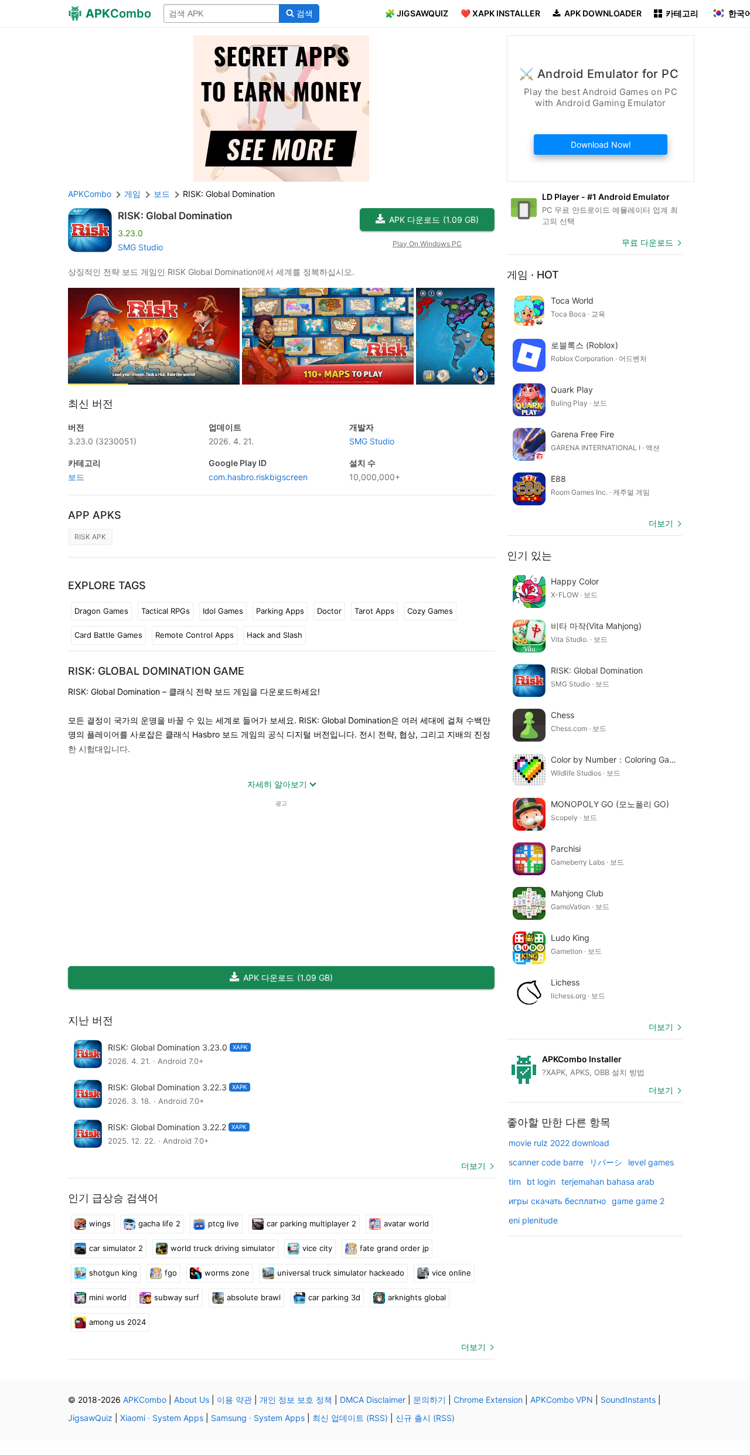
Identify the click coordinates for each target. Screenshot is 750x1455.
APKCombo (89, 194)
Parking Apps (280, 611)
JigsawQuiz (90, 1418)
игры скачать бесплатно (557, 1201)
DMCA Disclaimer (372, 1400)
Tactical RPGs (165, 611)
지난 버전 (90, 1020)
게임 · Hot (533, 274)
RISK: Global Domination (175, 216)
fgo (171, 1272)
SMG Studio (140, 247)
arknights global (417, 1297)
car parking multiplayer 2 (311, 1223)
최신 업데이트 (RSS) (350, 1418)
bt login (541, 1182)
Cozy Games (430, 611)
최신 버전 (90, 403)
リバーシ (605, 1162)
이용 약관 (234, 1400)
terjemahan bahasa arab (607, 1182)
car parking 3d (334, 1297)
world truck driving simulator (223, 1248)
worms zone (227, 1272)
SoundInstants (628, 1400)
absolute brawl (254, 1297)
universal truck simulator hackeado (340, 1272)
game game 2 (638, 1201)
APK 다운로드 (434, 220)
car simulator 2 (116, 1248)
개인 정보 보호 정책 (296, 1400)
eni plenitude (533, 1220)
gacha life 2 (159, 1223)
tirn (515, 1182)
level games (651, 1162)
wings (100, 1223)
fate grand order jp (394, 1248)
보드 (76, 477)
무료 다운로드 (647, 242)
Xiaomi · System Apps (161, 1418)
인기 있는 (529, 555)
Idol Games (223, 611)
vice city (317, 1248)
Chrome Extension (488, 1400)
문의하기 (429, 1400)
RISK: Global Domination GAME (156, 671)
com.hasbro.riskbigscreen (258, 477)
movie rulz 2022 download (559, 1143)
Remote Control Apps (194, 635)
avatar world (406, 1223)
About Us (191, 1400)
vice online (451, 1272)
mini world (108, 1297)
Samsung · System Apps (258, 1418)
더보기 (473, 1166)
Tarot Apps (374, 611)
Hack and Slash (274, 635)
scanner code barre (546, 1162)
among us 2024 (117, 1322)
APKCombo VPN (561, 1400)
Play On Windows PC (427, 243)
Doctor (329, 611)
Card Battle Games (108, 635)
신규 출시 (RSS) (425, 1418)
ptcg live (223, 1223)
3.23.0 (102, 441)
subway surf (176, 1297)
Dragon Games (101, 611)
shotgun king (113, 1272)
